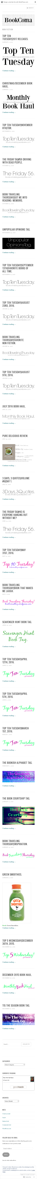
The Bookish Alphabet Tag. (17, 762)
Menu (31, 8)
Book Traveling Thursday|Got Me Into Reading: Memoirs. (14, 197)
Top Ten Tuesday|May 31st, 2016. (14, 551)
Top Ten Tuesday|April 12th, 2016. (14, 660)
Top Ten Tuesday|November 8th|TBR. (17, 126)
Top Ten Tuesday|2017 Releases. (15, 37)
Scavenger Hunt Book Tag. (17, 622)
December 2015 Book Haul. (17, 975)
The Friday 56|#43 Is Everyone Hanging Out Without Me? (14, 515)
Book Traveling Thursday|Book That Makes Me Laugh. (17, 588)
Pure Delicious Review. (15, 436)
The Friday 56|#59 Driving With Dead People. (16, 160)
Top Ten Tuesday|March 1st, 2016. (15, 729)
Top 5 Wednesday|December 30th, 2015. (17, 942)
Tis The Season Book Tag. (16, 1005)
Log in (4, 1117)
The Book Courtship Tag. (16, 798)
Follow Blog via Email (10, 1138)
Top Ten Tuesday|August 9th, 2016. (16, 373)
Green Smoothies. (12, 874)
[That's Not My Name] (32, 1081)
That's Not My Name (8, 1078)
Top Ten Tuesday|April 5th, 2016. (14, 695)
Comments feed (6, 1125)
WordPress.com (6, 1129)
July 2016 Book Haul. (14, 406)
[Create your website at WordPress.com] (18, 2)
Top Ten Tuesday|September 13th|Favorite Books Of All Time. (17, 268)
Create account (6, 1114)
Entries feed (5, 1121)
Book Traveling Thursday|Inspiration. (15, 842)
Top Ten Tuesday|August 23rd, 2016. (16, 304)
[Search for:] (11, 1044)
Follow (6, 1154)
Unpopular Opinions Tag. (16, 229)
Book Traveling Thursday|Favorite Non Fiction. (13, 340)
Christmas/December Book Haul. (17, 84)
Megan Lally (6, 1080)
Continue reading (9, 71)
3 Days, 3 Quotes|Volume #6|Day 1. (16, 479)
